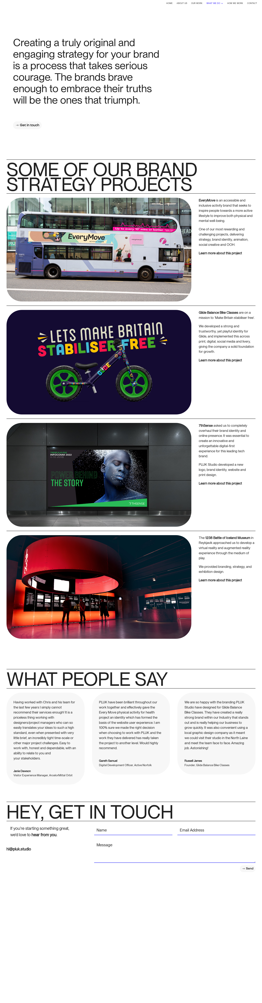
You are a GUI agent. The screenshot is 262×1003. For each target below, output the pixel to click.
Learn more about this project (220, 253)
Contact (252, 3)
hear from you (44, 834)
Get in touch (29, 125)
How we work (235, 3)
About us (182, 3)
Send (249, 868)
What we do (213, 3)
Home (169, 3)
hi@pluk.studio (19, 849)
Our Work (197, 3)
